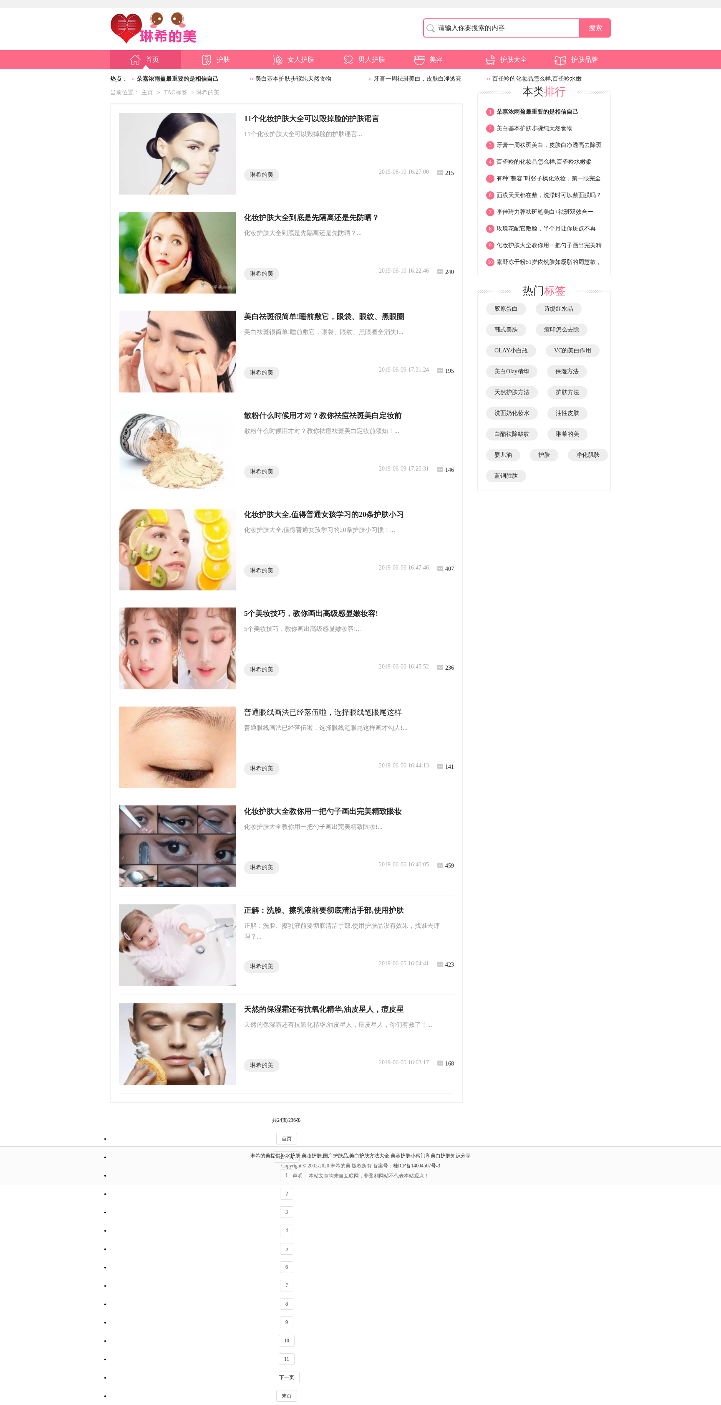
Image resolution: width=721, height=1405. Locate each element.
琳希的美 (261, 175)
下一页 (286, 1377)
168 (449, 1064)
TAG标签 (175, 92)
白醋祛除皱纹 (511, 434)
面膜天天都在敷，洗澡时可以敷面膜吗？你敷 (544, 198)
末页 (287, 1396)
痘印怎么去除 (561, 330)
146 (449, 470)
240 (449, 272)
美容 (436, 59)
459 (449, 866)
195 (449, 371)
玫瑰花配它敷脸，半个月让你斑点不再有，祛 (541, 231)
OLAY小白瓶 (511, 350)
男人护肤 (371, 59)
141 (449, 767)
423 (449, 965)
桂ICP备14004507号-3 (416, 1166)
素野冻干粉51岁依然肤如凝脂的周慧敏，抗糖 (544, 265)
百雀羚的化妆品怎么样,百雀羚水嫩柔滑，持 (539, 164)
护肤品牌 (584, 59)
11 (286, 1359)
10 (286, 1341)
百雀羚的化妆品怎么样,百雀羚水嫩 (537, 79)
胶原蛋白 (506, 309)
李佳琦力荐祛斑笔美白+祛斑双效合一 (541, 212)
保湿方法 (567, 371)
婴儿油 (503, 455)
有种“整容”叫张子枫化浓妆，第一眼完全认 (543, 181)
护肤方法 (567, 392)
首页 (152, 59)
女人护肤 (300, 59)
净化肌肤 (588, 455)
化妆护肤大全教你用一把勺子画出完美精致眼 (544, 248)
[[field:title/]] (177, 154)
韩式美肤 (506, 330)
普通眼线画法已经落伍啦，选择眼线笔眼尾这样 (323, 712)
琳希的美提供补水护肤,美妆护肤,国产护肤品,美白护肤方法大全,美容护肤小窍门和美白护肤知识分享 (360, 1156)
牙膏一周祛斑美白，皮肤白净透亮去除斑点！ (544, 148)
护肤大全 (513, 59)
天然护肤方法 (511, 392)
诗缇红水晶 (558, 309)
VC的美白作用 (572, 350)
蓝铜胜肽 (506, 476)
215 (449, 173)
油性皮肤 (567, 413)
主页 (147, 92)
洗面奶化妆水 (511, 413)
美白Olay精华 (511, 371)
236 (449, 668)
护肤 (223, 59)
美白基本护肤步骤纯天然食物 (293, 79)
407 (449, 569)
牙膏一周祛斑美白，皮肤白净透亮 (417, 79)
